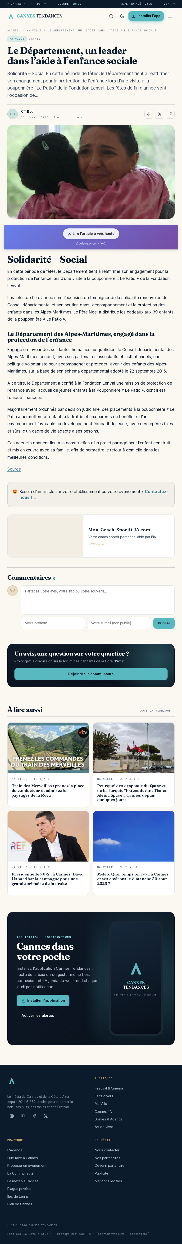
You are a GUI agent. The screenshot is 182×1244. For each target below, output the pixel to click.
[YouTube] (22, 1117)
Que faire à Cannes (22, 1158)
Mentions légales (108, 1181)
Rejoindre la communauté (91, 674)
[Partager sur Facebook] (148, 114)
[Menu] (170, 16)
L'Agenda (14, 1150)
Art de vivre (104, 1127)
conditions (139, 1234)
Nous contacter (107, 1150)
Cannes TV (104, 1111)
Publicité (101, 1173)
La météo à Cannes (23, 1181)
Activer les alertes (37, 1015)
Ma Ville (34, 30)
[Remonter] (172, 1238)
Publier (164, 623)
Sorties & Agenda (109, 1119)
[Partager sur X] (159, 114)
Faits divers (104, 1096)
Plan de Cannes (19, 1204)
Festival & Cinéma (109, 1088)
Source (14, 469)
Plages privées (19, 1189)
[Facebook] (34, 1117)
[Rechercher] (111, 16)
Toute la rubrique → (156, 710)
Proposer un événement (26, 1165)
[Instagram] (11, 1117)
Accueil (14, 30)
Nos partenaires (107, 1158)
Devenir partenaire (109, 1165)
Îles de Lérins (18, 1196)
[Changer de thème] (122, 16)
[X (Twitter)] (45, 1117)
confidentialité (111, 1234)
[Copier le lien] (170, 114)
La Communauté (20, 1173)
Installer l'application (46, 1000)
